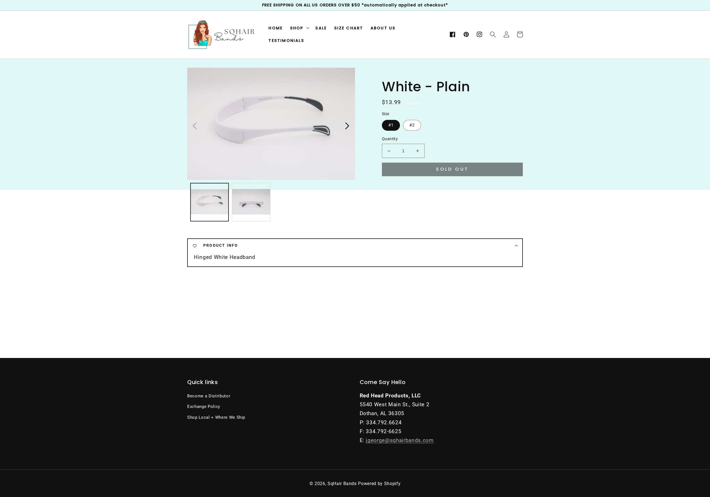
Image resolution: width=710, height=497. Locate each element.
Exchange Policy (203, 406)
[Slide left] (194, 125)
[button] (492, 34)
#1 (391, 125)
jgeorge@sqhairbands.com (399, 440)
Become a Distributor (208, 395)
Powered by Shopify (379, 483)
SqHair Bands (342, 483)
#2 (412, 125)
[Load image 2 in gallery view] (251, 202)
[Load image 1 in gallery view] (209, 202)
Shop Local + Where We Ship (216, 417)
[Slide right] (347, 125)
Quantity (390, 139)
